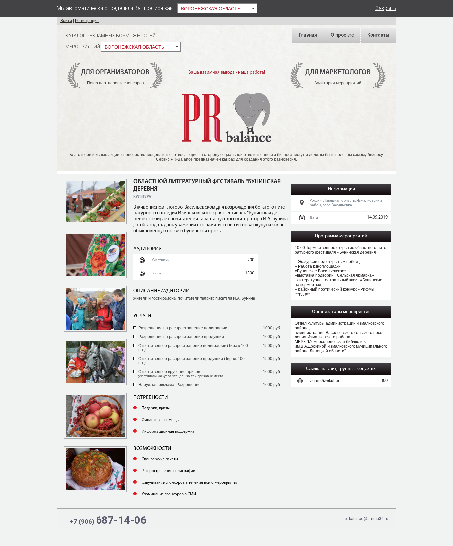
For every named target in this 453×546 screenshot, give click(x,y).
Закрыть (385, 8)
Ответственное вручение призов (180, 373)
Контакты (378, 35)
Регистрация (87, 20)
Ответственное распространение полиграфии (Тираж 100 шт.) (193, 347)
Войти (66, 20)
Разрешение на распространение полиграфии (182, 328)
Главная (308, 35)
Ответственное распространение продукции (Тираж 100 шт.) (191, 360)
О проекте (342, 35)
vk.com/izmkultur (324, 381)
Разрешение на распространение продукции (181, 336)
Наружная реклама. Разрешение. (170, 384)
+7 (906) (108, 520)
